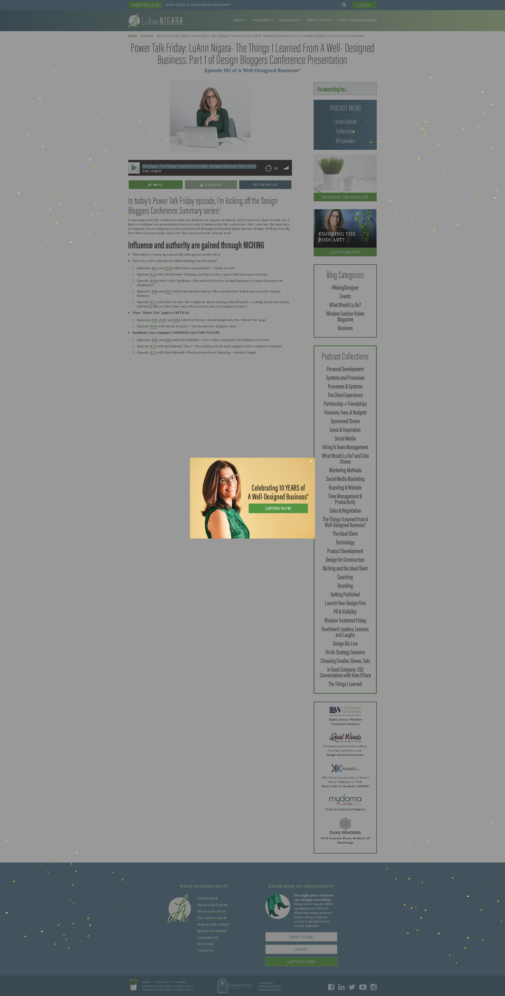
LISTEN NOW (278, 508)
